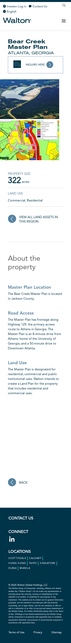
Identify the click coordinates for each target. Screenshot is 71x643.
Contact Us (40, 6)
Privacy (38, 632)
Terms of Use (16, 632)
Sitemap (56, 632)
